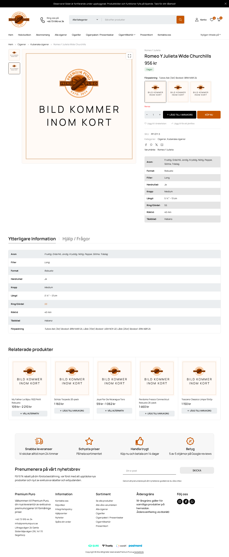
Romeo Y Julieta (152, 50)
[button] (129, 55)
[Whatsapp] (192, 501)
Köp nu (209, 114)
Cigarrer (22, 44)
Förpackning (151, 77)
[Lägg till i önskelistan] (155, 123)
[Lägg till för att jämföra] (182, 123)
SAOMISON (139, 552)
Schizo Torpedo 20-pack (66, 399)
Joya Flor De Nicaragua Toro (111, 399)
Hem (10, 44)
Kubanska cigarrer (40, 44)
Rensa (147, 106)
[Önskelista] (212, 19)
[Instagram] (179, 501)
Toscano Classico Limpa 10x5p (197, 399)
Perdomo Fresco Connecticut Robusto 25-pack (154, 401)
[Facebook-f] (186, 501)
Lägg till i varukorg (181, 114)
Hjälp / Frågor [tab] (76, 238)
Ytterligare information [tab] (32, 238)
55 (45, 303)
